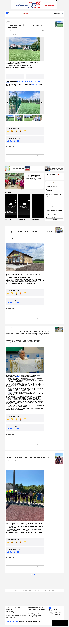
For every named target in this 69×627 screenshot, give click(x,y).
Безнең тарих (47, 15)
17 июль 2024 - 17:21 (8, 30)
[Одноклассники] (11, 141)
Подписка (41, 15)
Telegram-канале (11, 76)
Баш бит (8, 15)
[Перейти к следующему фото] (42, 102)
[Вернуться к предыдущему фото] (8, 102)
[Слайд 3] (24, 189)
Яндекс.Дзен (12, 82)
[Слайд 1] (21, 189)
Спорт (8, 453)
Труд (46, 590)
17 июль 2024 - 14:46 (8, 460)
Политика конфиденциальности (11, 622)
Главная (16, 590)
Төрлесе (8, 227)
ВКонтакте (19, 81)
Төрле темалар (51, 590)
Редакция (36, 15)
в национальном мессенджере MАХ (33, 76)
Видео (12, 15)
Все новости (55, 219)
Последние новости (24, 590)
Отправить (41, 156)
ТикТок (28, 81)
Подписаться (59, 624)
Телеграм (7, 82)
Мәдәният (9, 327)
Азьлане (25, 15)
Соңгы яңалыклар (18, 15)
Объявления (36, 590)
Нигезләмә (10, 392)
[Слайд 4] (25, 189)
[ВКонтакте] (8, 141)
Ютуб (32, 81)
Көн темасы (9, 21)
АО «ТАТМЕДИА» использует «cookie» (12, 621)
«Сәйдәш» (18, 376)
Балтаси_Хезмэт (34, 84)
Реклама (30, 15)
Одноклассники (36, 81)
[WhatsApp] (18, 141)
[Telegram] (14, 141)
